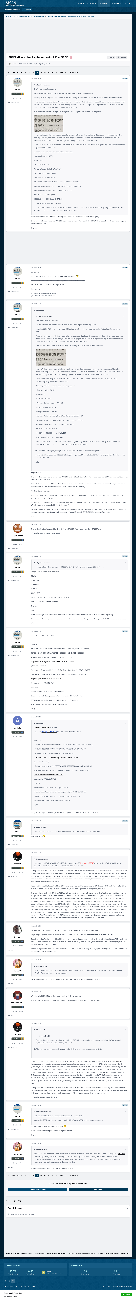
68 (56, 73)
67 (52, 73)
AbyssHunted (17, 536)
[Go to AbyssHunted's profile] (17, 528)
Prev (13, 73)
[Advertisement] (68, 35)
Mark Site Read (114, 1253)
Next (61, 73)
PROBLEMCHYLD (17, 1003)
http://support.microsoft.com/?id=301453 (46, 679)
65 (44, 73)
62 (33, 73)
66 (48, 73)
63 (37, 73)
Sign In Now (98, 1189)
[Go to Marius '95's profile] (17, 963)
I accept (127, 1294)
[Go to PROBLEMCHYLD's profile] (17, 995)
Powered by (122, 1286)
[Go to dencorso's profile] (17, 856)
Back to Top (125, 1253)
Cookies (26, 1286)
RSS (34, 1286)
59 (21, 73)
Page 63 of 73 (74, 73)
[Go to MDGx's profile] (10, 64)
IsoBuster (118, 1061)
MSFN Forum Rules (10, 1296)
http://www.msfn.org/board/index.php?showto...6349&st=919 (53, 662)
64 (41, 73)
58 (17, 73)
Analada (17, 728)
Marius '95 (18, 971)
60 (25, 73)
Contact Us (19, 1286)
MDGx (14, 64)
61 (29, 73)
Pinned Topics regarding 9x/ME (39, 64)
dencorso (17, 864)
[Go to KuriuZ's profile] (43, 1272)
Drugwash (18, 937)
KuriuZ (48, 1271)
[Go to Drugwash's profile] (17, 929)
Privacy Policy (9, 1286)
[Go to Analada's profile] (17, 720)
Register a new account (38, 1189)
